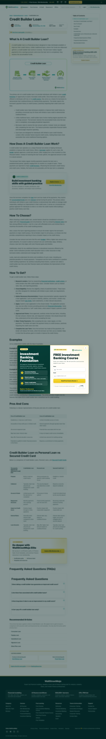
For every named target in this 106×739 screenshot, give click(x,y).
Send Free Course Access (69, 381)
